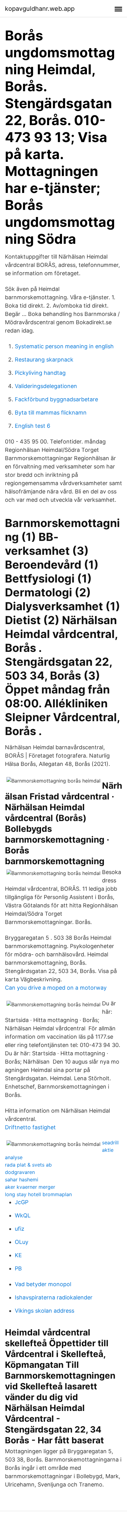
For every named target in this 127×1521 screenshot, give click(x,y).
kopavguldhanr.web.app (40, 9)
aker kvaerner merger (30, 1187)
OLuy (21, 1242)
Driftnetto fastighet (30, 1127)
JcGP (21, 1202)
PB (18, 1268)
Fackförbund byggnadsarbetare (56, 399)
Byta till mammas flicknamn (51, 412)
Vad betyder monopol (43, 1284)
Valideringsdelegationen (46, 386)
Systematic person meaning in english (64, 346)
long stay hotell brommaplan (38, 1194)
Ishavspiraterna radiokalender (53, 1297)
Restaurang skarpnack (44, 359)
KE (18, 1255)
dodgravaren (20, 1172)
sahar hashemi (21, 1179)
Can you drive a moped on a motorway (56, 987)
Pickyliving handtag (40, 373)
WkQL (23, 1215)
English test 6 (32, 426)
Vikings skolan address (44, 1310)
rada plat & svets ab (28, 1165)
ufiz (19, 1228)
